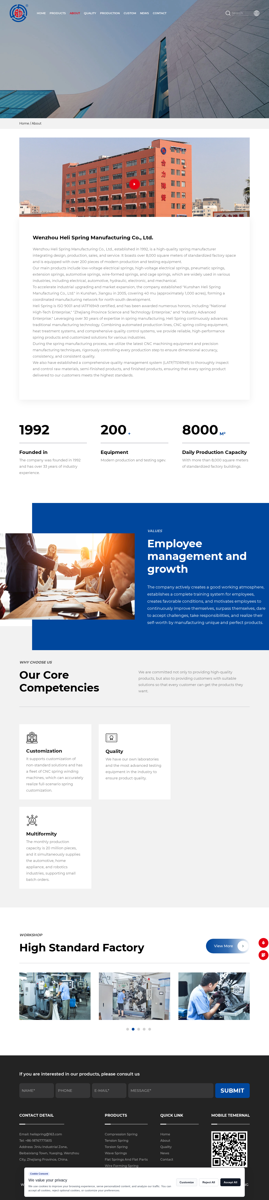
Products (58, 13)
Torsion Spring (116, 1147)
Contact (159, 13)
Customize (187, 1182)
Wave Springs (116, 1153)
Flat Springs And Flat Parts (126, 1159)
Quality (90, 13)
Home (41, 13)
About (75, 13)
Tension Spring (116, 1140)
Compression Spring (121, 1134)
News (144, 13)
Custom (130, 13)
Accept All (230, 1182)
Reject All (208, 1182)
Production (110, 13)
